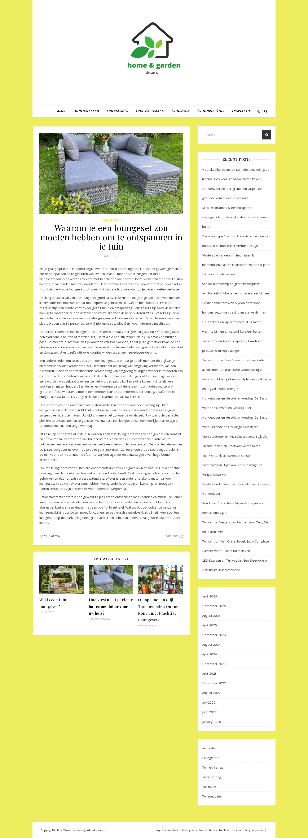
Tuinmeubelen (86, 111)
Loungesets (117, 111)
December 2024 (214, 635)
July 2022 (208, 702)
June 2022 (209, 712)
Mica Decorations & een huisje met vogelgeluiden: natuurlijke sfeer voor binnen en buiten (235, 217)
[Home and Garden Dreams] (154, 48)
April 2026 (209, 596)
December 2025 (214, 606)
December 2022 (214, 683)
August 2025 (211, 615)
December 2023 (214, 664)
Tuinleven (180, 111)
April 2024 (209, 654)
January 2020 (211, 722)
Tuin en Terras (150, 111)
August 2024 (211, 644)
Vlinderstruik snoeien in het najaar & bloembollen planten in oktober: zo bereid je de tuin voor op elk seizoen (236, 264)
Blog (61, 111)
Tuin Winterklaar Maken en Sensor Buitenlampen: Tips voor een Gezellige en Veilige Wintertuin (232, 464)
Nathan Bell (52, 536)
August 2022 (211, 693)
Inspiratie (241, 111)
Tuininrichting (211, 111)
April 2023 (209, 673)
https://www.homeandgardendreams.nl (81, 830)
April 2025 (209, 625)
